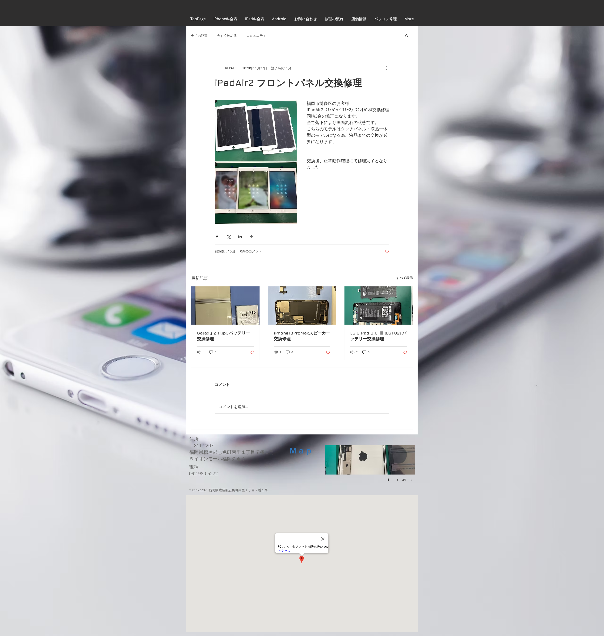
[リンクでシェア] (251, 236)
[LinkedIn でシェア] (240, 236)
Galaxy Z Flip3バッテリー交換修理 (223, 335)
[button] (407, 35)
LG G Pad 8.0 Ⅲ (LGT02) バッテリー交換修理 (378, 335)
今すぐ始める (227, 35)
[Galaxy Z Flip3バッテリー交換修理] (225, 305)
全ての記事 (199, 35)
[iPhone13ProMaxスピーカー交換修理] (302, 305)
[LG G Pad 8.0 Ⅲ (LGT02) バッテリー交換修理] (378, 305)
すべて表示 (404, 277)
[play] (389, 478)
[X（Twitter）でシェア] (228, 236)
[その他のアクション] (386, 68)
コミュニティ (256, 35)
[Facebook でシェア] (217, 236)
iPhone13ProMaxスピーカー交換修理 (302, 335)
